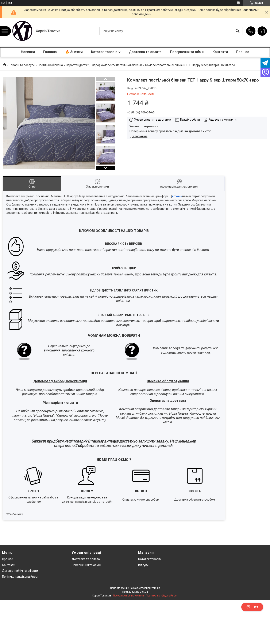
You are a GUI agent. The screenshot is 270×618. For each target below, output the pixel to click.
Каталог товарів (104, 52)
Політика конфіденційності (20, 576)
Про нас (242, 52)
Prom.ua (155, 588)
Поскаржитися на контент (128, 595)
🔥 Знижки (74, 52)
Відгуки (143, 565)
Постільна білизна (50, 65)
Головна (50, 52)
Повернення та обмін (187, 52)
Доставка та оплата (145, 52)
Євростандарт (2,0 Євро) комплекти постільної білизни (104, 65)
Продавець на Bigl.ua (135, 591)
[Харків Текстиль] (22, 31)
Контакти (220, 52)
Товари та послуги (22, 65)
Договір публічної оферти (20, 570)
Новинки (28, 52)
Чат (255, 607)
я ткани (177, 196)
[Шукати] (237, 31)
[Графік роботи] (262, 31)
